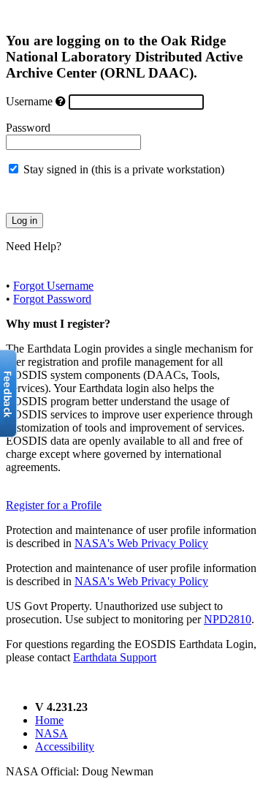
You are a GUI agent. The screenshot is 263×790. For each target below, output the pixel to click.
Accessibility (64, 746)
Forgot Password (52, 299)
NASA (51, 733)
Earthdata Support (114, 657)
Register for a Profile (54, 505)
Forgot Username (53, 285)
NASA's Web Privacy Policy (141, 543)
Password (28, 127)
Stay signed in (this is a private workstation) (123, 169)
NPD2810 (227, 619)
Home (49, 720)
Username (29, 101)
